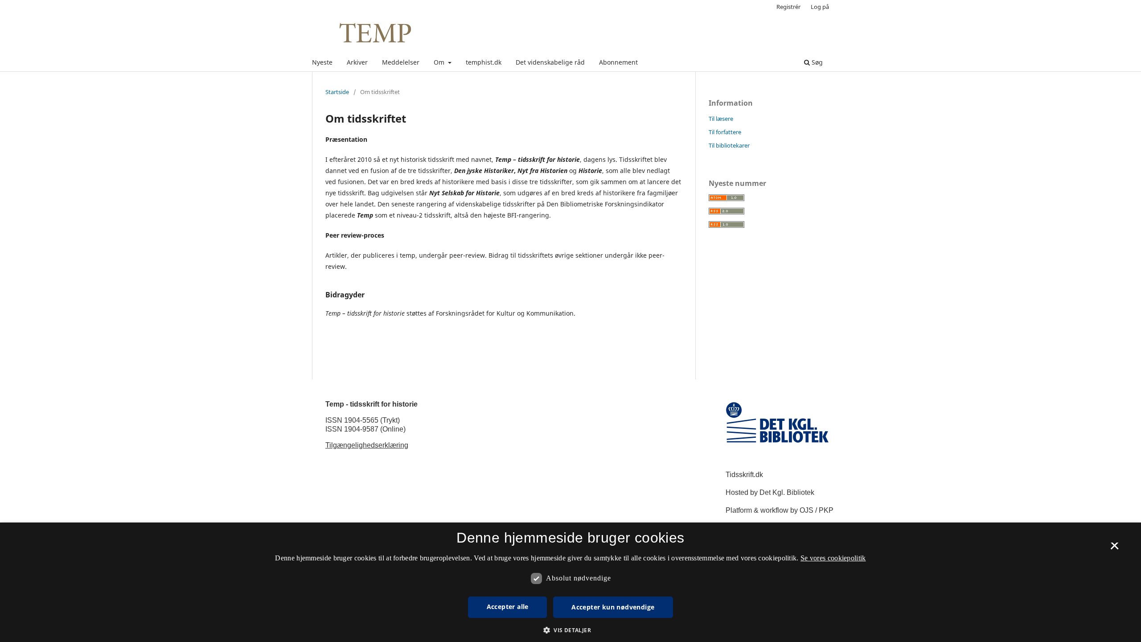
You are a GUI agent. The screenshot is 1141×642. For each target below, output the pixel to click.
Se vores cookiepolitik (833, 558)
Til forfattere (725, 132)
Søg (816, 62)
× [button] (1114, 549)
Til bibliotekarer (729, 145)
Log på (820, 7)
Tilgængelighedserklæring (366, 445)
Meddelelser (400, 62)
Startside (337, 92)
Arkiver (357, 62)
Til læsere (721, 119)
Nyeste (322, 62)
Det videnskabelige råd (550, 62)
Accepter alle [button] (508, 606)
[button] (570, 630)
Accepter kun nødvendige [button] (612, 607)
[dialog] (570, 582)
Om (440, 62)
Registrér (788, 7)
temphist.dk (483, 62)
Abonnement (618, 62)
